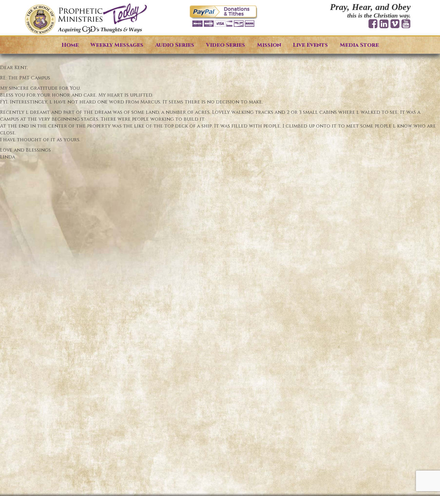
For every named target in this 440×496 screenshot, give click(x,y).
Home (70, 45)
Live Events (310, 45)
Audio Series (174, 45)
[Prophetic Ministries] (86, 19)
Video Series (225, 45)
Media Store (359, 45)
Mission (269, 45)
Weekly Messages (116, 45)
